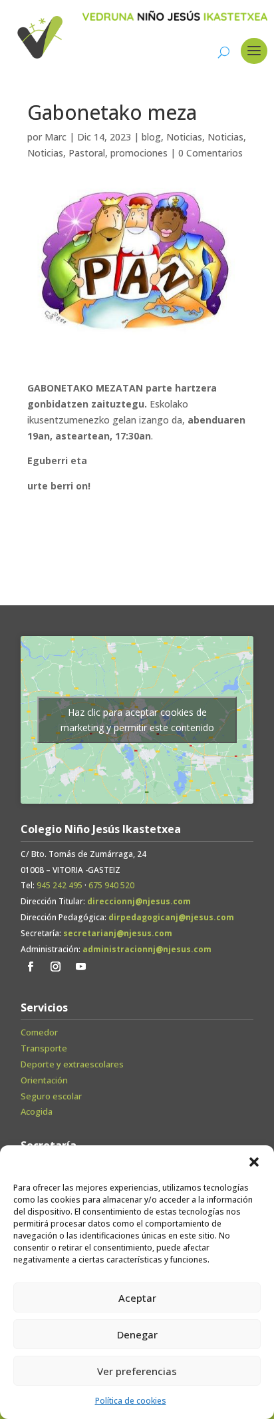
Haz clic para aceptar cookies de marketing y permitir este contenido (137, 720)
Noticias (184, 137)
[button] (254, 1162)
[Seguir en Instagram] (56, 967)
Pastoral (86, 152)
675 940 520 (111, 885)
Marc (56, 137)
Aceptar (137, 1297)
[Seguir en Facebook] (31, 967)
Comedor (39, 1032)
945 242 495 (59, 885)
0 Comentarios (210, 152)
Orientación (44, 1080)
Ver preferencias (137, 1371)
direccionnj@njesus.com (139, 901)
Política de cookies (130, 1400)
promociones (139, 152)
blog (151, 137)
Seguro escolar (51, 1096)
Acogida (37, 1111)
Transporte (44, 1048)
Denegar (137, 1334)
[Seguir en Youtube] (81, 967)
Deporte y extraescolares (72, 1064)
